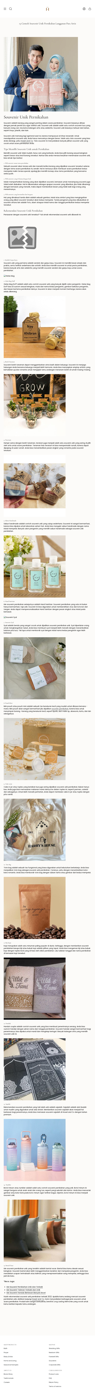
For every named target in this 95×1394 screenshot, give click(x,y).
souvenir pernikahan (60, 709)
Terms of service (55, 1386)
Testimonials (8, 1378)
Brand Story (8, 1374)
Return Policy (53, 1382)
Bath (5, 1348)
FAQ (50, 1378)
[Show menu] (4, 8)
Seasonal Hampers (11, 1365)
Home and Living (10, 1361)
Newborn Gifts (54, 1352)
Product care (54, 1374)
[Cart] (90, 8)
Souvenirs (52, 1361)
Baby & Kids (8, 1357)
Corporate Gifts (54, 1365)
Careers (7, 1382)
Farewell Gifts (54, 1357)
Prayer (6, 1352)
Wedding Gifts (54, 1348)
